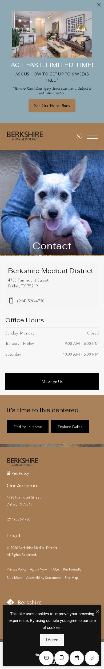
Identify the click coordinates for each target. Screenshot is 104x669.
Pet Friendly (72, 569)
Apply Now (38, 569)
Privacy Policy (16, 569)
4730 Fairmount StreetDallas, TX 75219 (24, 501)
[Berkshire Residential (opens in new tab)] (24, 602)
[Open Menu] (92, 137)
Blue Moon (15, 577)
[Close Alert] (99, 6)
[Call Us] (79, 137)
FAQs (55, 569)
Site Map (71, 577)
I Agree (52, 640)
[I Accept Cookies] (97, 611)
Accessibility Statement (43, 577)
